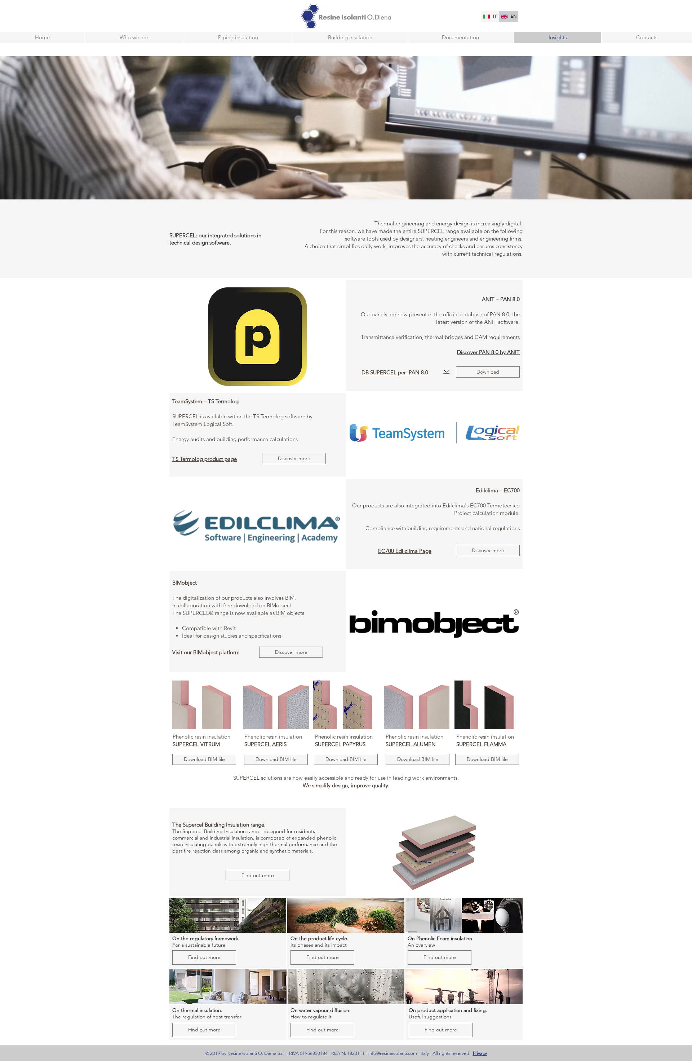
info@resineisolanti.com (392, 1053)
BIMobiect (279, 605)
